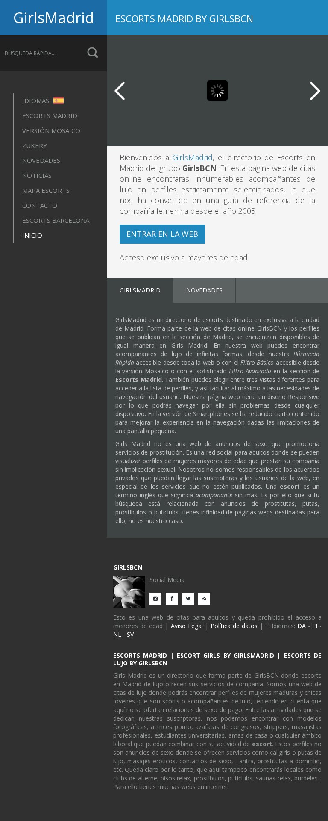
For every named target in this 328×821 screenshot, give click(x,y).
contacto (39, 205)
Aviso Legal (187, 626)
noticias (37, 175)
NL (117, 634)
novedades (41, 160)
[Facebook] (174, 598)
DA (301, 626)
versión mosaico (51, 130)
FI (314, 626)
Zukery (34, 145)
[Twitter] (190, 598)
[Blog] (206, 598)
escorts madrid (49, 115)
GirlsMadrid (53, 17)
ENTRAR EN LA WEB (162, 234)
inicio (32, 235)
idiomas (36, 100)
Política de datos (234, 626)
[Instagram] (157, 598)
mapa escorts (46, 190)
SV (130, 634)
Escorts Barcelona (55, 220)
